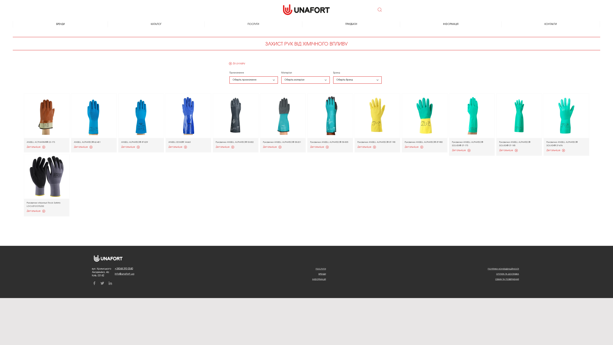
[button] (379, 9)
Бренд (336, 73)
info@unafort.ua (124, 274)
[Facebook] (94, 283)
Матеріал (286, 73)
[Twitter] (102, 283)
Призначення (236, 73)
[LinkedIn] (110, 283)
